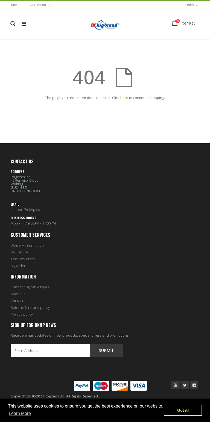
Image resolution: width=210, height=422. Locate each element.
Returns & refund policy (30, 307)
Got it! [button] (183, 410)
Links (189, 5)
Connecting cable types (30, 287)
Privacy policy (22, 314)
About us (18, 293)
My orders (19, 265)
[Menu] (24, 23)
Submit (106, 350)
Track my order (23, 258)
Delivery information (27, 245)
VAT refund (20, 252)
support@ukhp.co (25, 209)
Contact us (19, 300)
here (124, 97)
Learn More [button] (20, 413)
